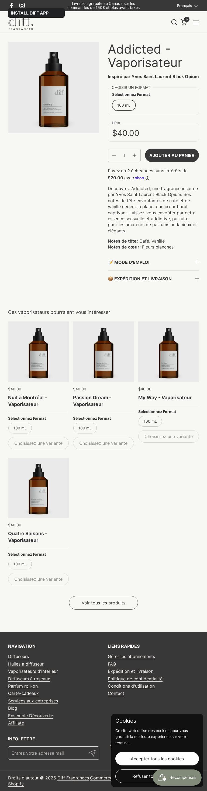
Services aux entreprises (33, 701)
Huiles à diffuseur (26, 664)
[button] (174, 22)
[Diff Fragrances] (22, 22)
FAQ (112, 664)
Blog (12, 708)
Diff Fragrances (73, 777)
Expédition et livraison (130, 671)
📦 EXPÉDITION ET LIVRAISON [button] (140, 278)
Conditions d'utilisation (131, 686)
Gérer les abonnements (131, 656)
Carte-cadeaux (23, 693)
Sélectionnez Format (27, 418)
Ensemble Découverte (30, 715)
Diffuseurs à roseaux (29, 678)
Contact (116, 693)
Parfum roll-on (23, 686)
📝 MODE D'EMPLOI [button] (128, 262)
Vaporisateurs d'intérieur (33, 671)
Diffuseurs (18, 656)
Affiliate (16, 723)
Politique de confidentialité (135, 678)
